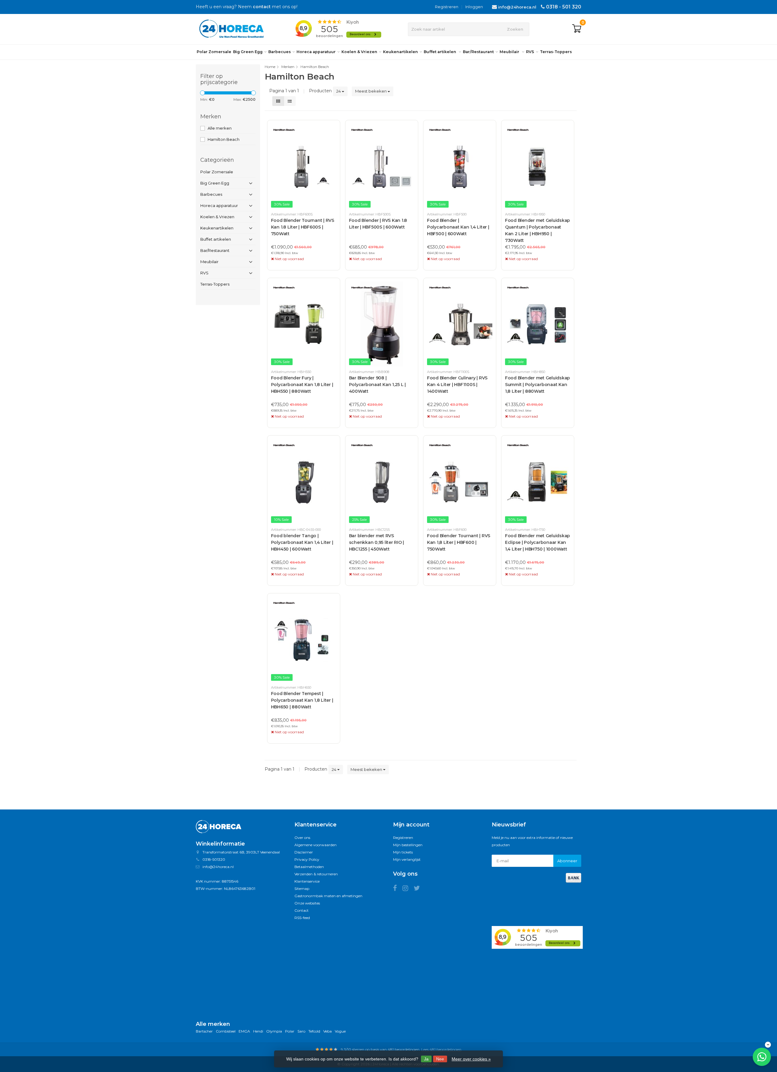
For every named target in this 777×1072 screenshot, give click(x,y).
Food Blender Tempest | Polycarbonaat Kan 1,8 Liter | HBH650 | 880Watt (302, 700)
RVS (530, 51)
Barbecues (279, 51)
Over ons (302, 837)
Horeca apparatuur (316, 51)
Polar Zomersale (214, 51)
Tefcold (314, 1031)
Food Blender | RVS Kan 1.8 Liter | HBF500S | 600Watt (378, 224)
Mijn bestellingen (407, 845)
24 (339, 91)
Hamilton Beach (223, 139)
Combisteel (226, 1031)
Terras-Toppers (556, 51)
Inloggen (474, 6)
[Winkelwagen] (576, 29)
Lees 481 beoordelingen (441, 1049)
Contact (301, 910)
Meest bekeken (371, 91)
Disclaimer (303, 852)
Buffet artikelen (440, 51)
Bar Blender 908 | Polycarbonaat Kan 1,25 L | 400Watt (377, 384)
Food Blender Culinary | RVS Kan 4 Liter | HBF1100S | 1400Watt (457, 384)
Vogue (340, 1031)
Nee (440, 1059)
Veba (327, 1031)
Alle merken (220, 128)
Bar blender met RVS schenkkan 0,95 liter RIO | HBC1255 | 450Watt (376, 542)
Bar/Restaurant (478, 51)
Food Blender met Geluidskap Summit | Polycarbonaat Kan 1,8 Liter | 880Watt (537, 384)
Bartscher (204, 1031)
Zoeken (515, 29)
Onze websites (307, 903)
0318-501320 (213, 859)
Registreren (446, 6)
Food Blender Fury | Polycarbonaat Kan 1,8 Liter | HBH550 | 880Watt (302, 384)
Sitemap (301, 888)
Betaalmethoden (309, 866)
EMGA (244, 1031)
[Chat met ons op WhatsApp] (762, 1057)
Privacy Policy (306, 859)
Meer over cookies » (471, 1059)
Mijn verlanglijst (407, 859)
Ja (426, 1059)
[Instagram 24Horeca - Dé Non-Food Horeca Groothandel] (408, 889)
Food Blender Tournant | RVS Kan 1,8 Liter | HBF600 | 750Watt (458, 542)
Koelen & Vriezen (359, 51)
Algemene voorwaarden (315, 845)
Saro (301, 1031)
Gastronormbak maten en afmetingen (328, 896)
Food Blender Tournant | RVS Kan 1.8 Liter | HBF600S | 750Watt (302, 227)
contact (262, 6)
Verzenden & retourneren (316, 874)
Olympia (274, 1031)
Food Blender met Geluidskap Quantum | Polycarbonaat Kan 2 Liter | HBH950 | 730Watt (537, 230)
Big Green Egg (248, 51)
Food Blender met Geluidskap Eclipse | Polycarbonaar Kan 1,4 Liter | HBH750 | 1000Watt (537, 542)
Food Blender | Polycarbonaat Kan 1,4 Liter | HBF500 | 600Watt (458, 227)
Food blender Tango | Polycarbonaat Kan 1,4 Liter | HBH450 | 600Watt (302, 542)
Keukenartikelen (400, 51)
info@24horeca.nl (517, 7)
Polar (289, 1031)
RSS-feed (302, 917)
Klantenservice (307, 881)
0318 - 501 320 (563, 7)
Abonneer (567, 860)
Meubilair (510, 51)
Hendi (258, 1031)
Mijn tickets (403, 852)
